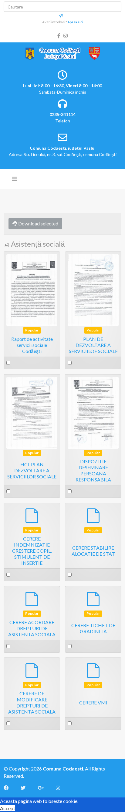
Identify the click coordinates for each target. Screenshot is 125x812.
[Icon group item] (9, 787)
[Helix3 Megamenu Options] (14, 178)
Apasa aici (75, 22)
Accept (7, 808)
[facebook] (58, 35)
